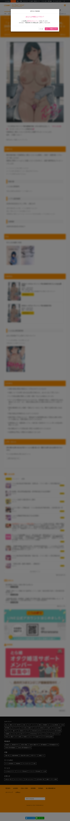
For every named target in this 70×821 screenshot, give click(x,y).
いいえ (41, 29)
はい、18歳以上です (51, 29)
